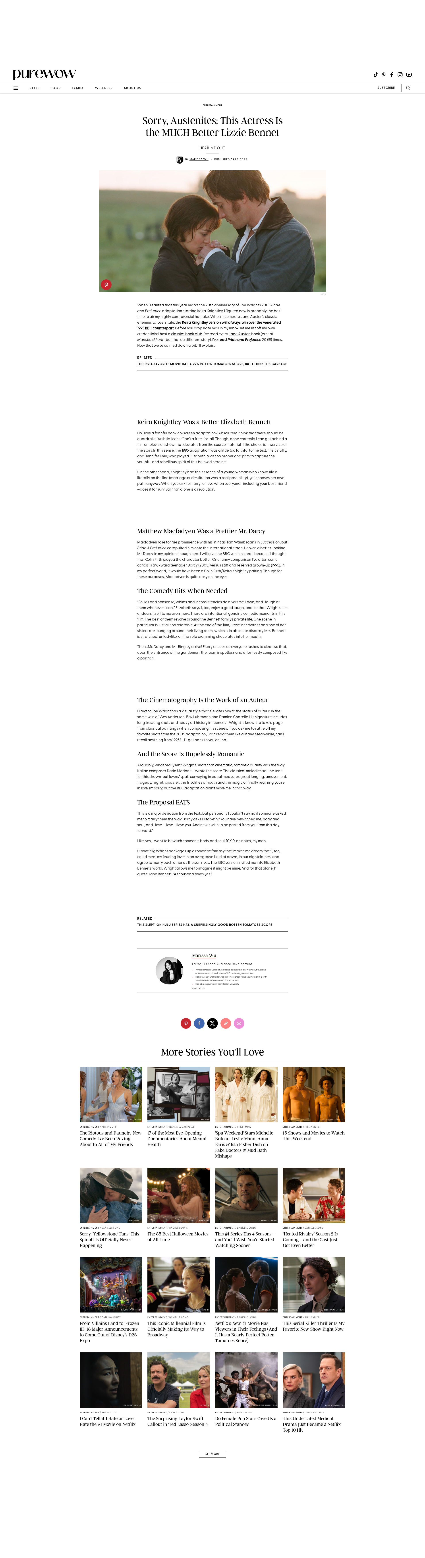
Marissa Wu (199, 159)
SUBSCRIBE (386, 88)
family (78, 88)
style (34, 88)
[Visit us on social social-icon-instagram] (400, 74)
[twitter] (212, 1023)
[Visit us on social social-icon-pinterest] (383, 74)
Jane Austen (240, 334)
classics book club (186, 334)
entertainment (212, 105)
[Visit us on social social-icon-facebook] (391, 74)
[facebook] (199, 1023)
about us (132, 88)
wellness (104, 88)
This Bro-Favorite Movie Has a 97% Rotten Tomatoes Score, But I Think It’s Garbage (212, 364)
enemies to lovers (152, 323)
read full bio (198, 988)
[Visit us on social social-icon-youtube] (409, 74)
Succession (270, 542)
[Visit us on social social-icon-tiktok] (375, 74)
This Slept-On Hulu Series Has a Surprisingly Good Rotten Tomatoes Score (204, 925)
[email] (8, 105)
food (56, 88)
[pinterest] (106, 284)
